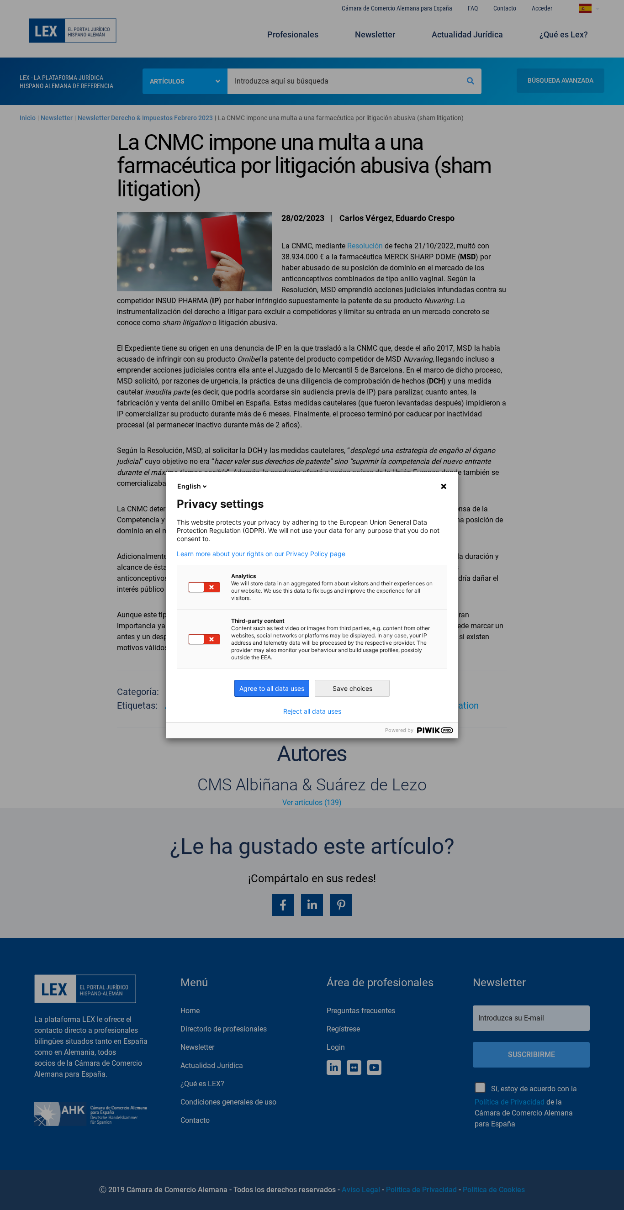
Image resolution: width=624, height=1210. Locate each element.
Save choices (352, 688)
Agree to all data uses (271, 688)
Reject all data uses (312, 711)
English (189, 486)
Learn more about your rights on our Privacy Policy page (261, 554)
